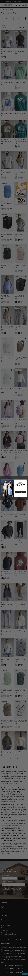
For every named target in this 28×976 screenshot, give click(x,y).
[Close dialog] (26, 480)
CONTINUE (20, 492)
